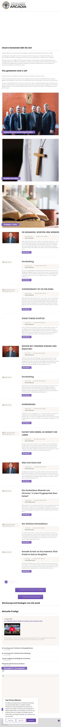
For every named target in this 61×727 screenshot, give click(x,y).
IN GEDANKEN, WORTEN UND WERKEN (40, 232)
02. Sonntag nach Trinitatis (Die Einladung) (16, 653)
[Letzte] (16, 582)
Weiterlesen (26, 252)
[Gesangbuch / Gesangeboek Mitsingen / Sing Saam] (3, 671)
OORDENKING (28, 404)
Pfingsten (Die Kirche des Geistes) (13, 664)
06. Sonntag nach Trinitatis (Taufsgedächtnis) (17, 648)
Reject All (21, 720)
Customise (10, 720)
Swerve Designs (4, 724)
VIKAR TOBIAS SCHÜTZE (33, 318)
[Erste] (3, 582)
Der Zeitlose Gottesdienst (34, 523)
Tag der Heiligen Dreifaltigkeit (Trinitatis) (16, 658)
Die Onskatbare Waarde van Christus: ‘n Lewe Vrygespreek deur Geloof (39, 493)
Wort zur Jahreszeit (29, 238)
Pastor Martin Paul (29, 468)
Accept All (31, 720)
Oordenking (28, 261)
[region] (20, 710)
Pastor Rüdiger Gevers (30, 502)
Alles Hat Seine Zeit (31, 462)
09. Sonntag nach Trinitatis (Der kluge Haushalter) (23, 621)
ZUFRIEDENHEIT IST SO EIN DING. (38, 289)
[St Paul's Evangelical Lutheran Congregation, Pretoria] (15, 5)
